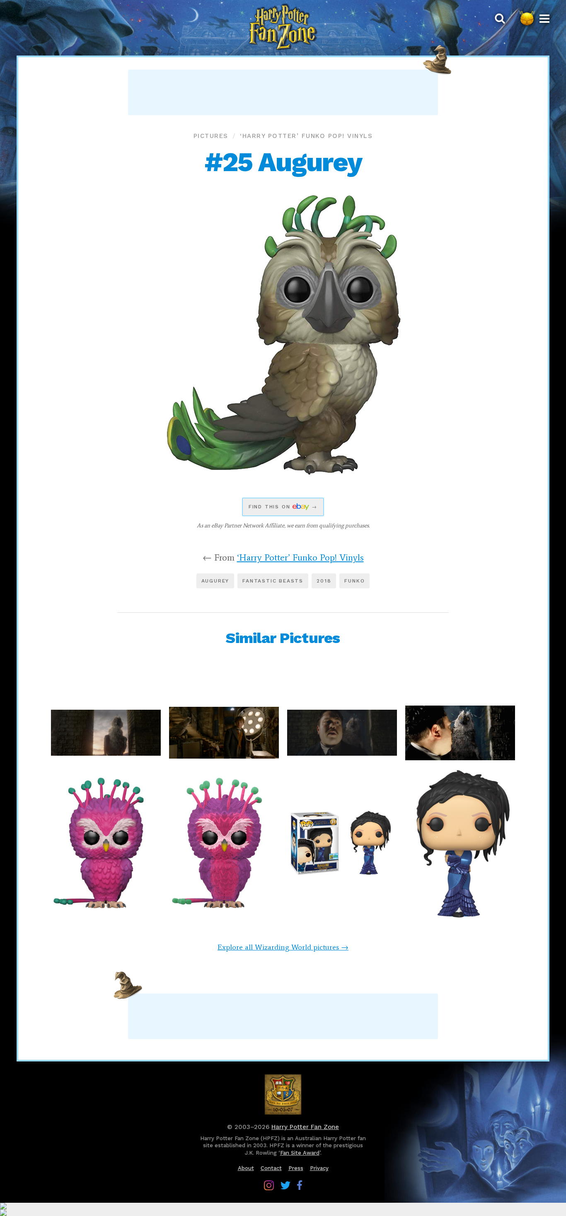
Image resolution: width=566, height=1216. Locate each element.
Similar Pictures (283, 638)
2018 (324, 581)
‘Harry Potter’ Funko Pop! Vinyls (306, 136)
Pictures (211, 136)
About (246, 1168)
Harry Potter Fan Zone (305, 1127)
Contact (271, 1168)
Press (295, 1168)
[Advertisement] (283, 92)
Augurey (215, 581)
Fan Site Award (299, 1153)
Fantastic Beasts (272, 581)
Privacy (319, 1168)
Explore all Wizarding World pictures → (283, 947)
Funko (354, 581)
